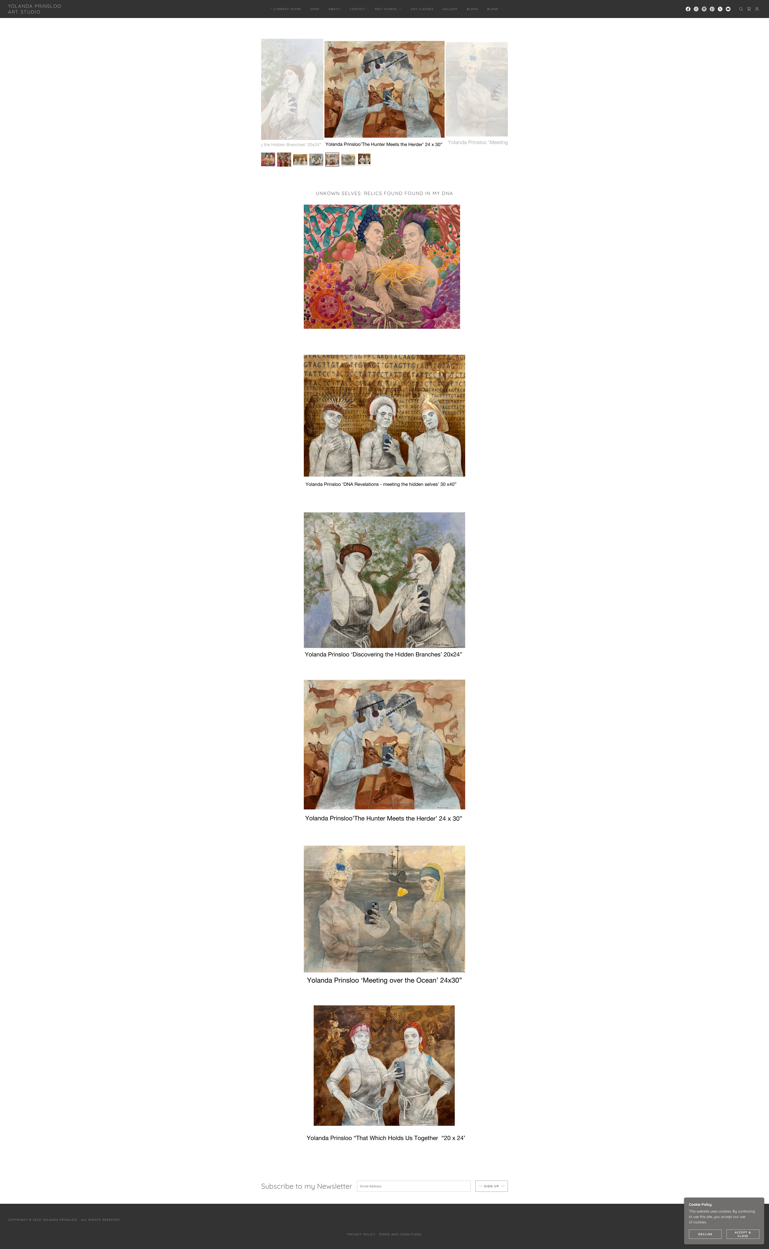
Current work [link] (287, 9)
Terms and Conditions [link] (400, 1234)
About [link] (335, 9)
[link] (34, 12)
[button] (387, 9)
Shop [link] (314, 9)
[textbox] (414, 1186)
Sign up (491, 1186)
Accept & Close (743, 1234)
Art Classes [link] (422, 9)
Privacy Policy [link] (361, 1234)
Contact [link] (357, 9)
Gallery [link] (450, 9)
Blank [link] (472, 9)
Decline (705, 1234)
